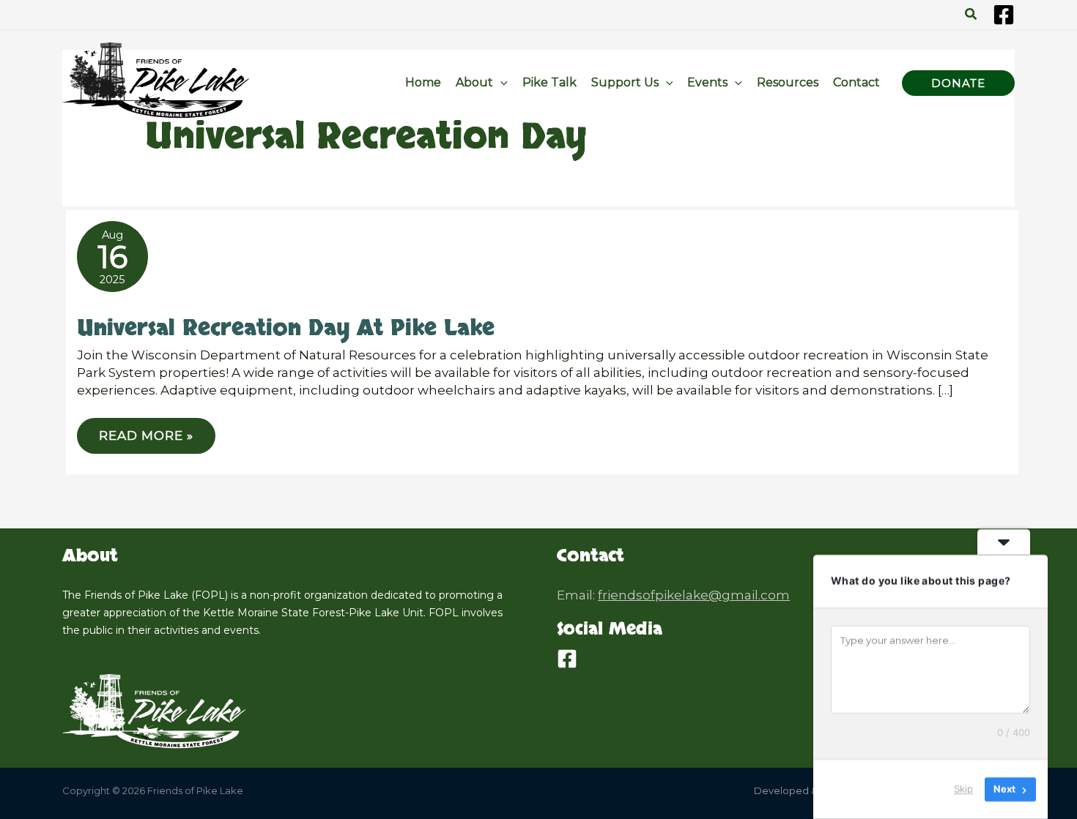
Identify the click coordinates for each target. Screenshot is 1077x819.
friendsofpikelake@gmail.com (694, 595)
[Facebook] (1004, 15)
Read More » (145, 440)
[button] (971, 14)
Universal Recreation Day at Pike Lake (286, 328)
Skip (963, 789)
